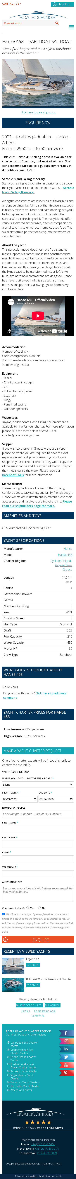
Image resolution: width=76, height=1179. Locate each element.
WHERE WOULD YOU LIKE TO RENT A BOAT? (28, 778)
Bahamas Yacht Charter (25, 1082)
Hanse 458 (65, 555)
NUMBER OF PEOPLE (13, 807)
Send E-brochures (30, 1005)
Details (34, 965)
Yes (32, 908)
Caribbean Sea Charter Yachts (24, 1044)
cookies (33, 1176)
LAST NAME (9, 837)
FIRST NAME (10, 822)
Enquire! (53, 1005)
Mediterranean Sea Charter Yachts (22, 1051)
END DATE (45, 792)
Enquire (63, 4)
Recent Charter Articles (24, 1071)
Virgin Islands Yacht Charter (22, 1076)
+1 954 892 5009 (47, 1153)
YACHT (6, 772)
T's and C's (47, 1163)
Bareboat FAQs (13, 475)
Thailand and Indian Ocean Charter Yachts (23, 1065)
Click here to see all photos (38, 112)
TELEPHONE (10, 867)
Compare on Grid (44, 1011)
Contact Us (10, 3)
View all (25, 1011)
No (43, 908)
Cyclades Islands (61, 561)
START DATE (10, 792)
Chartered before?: (13, 908)
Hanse (68, 549)
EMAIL (6, 852)
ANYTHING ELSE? (12, 882)
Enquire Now (38, 122)
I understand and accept (50, 1176)
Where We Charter (21, 1090)
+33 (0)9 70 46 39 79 (47, 1148)
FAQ (58, 1163)
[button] (6, 83)
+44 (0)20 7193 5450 (43, 1144)
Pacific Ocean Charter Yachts (23, 1058)
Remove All (38, 1016)
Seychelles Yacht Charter (25, 1086)
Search (57, 23)
